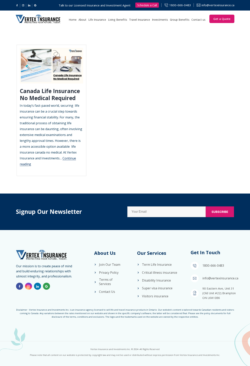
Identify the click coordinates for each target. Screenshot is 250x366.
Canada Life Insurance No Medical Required (50, 94)
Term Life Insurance (157, 264)
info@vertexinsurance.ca (218, 5)
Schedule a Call (147, 5)
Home (73, 19)
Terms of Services (105, 281)
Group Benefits (179, 19)
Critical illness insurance (159, 272)
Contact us (198, 19)
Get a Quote (221, 19)
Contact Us (107, 292)
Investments (160, 19)
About (82, 19)
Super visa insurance (157, 288)
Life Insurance (97, 19)
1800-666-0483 (180, 5)
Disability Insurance (156, 280)
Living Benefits (117, 19)
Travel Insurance (139, 19)
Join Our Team (109, 264)
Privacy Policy (109, 272)
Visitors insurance (155, 296)
